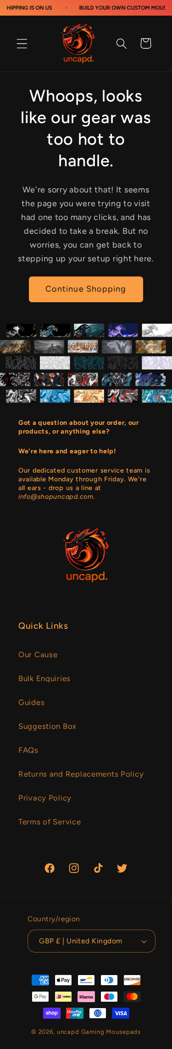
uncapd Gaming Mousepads (99, 1031)
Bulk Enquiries (44, 678)
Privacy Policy (45, 797)
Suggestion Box (47, 726)
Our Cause (37, 654)
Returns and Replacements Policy (81, 773)
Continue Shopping (85, 289)
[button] (22, 43)
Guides (31, 702)
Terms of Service (49, 821)
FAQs (28, 750)
